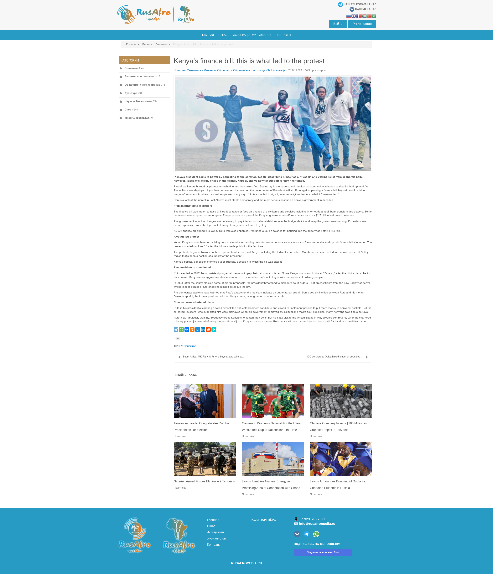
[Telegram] (176, 329)
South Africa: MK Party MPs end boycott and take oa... (214, 356)
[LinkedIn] (203, 329)
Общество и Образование (142, 84)
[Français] (358, 15)
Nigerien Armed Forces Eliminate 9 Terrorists (204, 481)
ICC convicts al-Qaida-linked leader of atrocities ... (335, 356)
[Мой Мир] (197, 329)
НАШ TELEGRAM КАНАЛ (359, 4)
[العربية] (373, 15)
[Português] (368, 15)
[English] (353, 15)
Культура (131, 92)
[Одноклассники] (192, 329)
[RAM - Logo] (135, 534)
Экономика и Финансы (140, 76)
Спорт (129, 109)
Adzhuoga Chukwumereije (269, 70)
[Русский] (348, 15)
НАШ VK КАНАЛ (365, 9)
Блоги (146, 44)
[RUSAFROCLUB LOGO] (179, 535)
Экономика (189, 345)
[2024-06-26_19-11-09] (273, 124)
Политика (161, 44)
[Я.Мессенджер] (213, 329)
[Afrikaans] (363, 15)
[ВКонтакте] (186, 329)
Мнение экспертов (137, 117)
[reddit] (208, 329)
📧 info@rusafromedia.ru (314, 524)
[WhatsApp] (181, 329)
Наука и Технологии (138, 101)
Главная (131, 44)
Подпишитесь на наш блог (323, 552)
